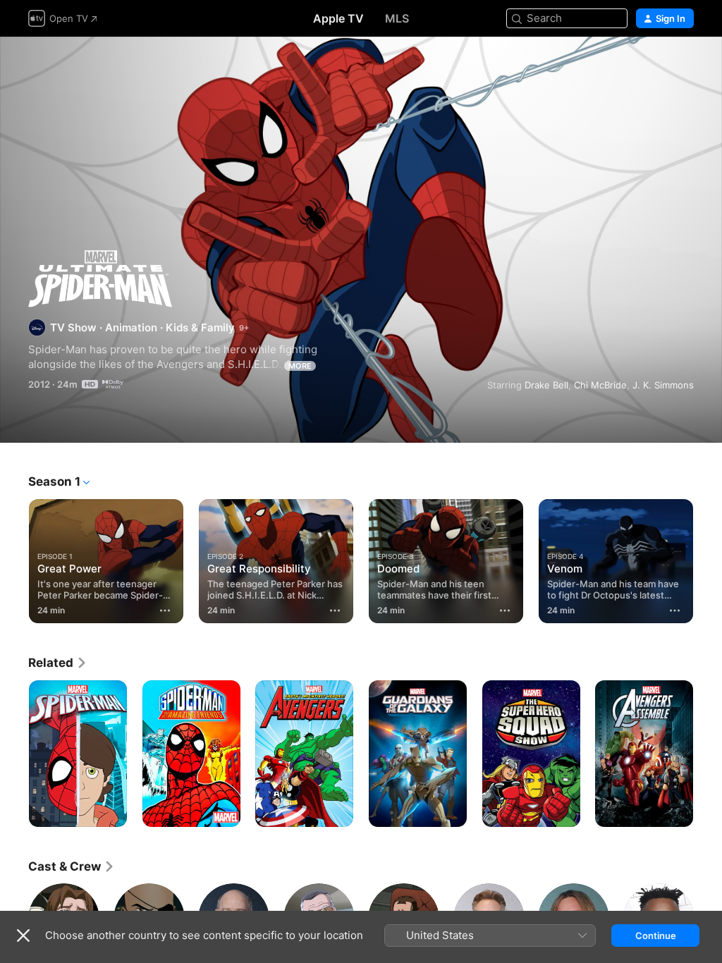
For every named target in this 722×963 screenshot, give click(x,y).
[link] (57, 662)
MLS (397, 18)
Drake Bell (546, 385)
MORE (300, 366)
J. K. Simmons (663, 385)
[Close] (23, 935)
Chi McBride (600, 385)
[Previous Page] (14, 558)
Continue (655, 935)
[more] (165, 610)
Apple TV (338, 18)
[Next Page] (708, 558)
